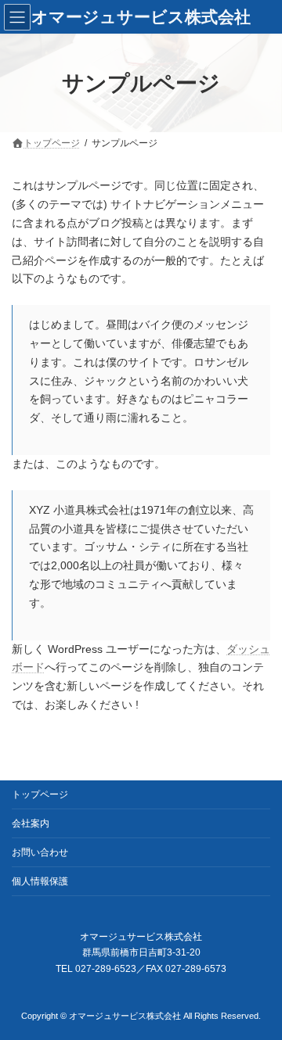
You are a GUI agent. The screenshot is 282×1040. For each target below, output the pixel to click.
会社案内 (30, 823)
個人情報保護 (40, 881)
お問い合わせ (40, 852)
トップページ (40, 794)
